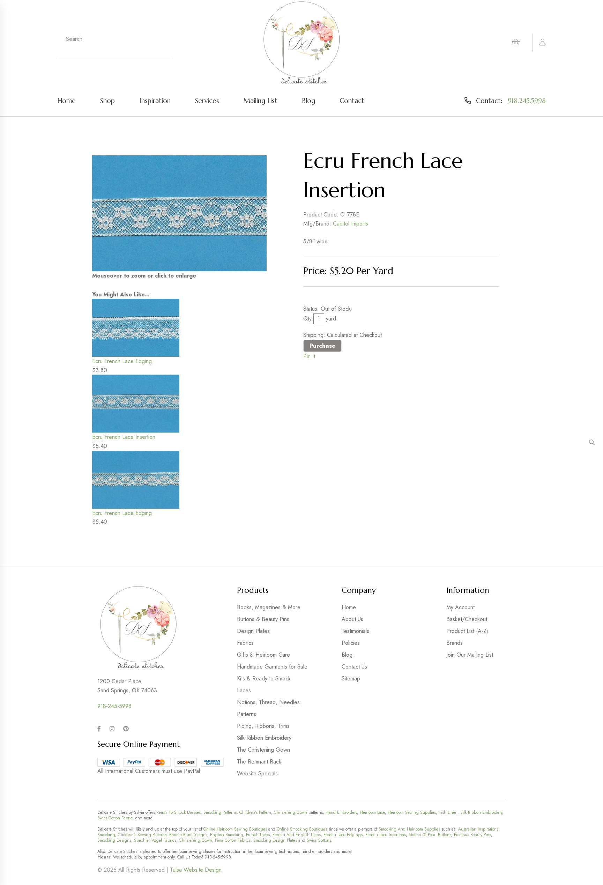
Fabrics (245, 643)
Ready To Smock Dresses (178, 812)
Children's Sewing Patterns (142, 835)
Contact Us (354, 667)
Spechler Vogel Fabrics (155, 840)
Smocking (106, 835)
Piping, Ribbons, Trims (263, 726)
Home (66, 100)
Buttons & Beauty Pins (263, 619)
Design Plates (253, 631)
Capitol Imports (350, 224)
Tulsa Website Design (196, 870)
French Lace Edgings (343, 835)
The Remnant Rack (259, 762)
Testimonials (355, 631)
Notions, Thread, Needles (268, 702)
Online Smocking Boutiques (302, 829)
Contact (352, 100)
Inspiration (155, 100)
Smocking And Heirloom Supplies (409, 829)
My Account (460, 607)
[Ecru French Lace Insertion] (179, 213)
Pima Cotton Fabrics (233, 840)
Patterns (246, 714)
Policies (351, 643)
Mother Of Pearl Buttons (430, 835)
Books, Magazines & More (268, 607)
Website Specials (257, 773)
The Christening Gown (263, 750)
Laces (244, 690)
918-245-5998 (114, 706)
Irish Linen (448, 812)
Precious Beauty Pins (472, 835)
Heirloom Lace (372, 812)
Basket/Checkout (466, 619)
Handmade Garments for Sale (272, 667)
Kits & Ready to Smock (264, 678)
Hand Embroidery (341, 812)
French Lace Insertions (385, 835)
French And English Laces (297, 835)
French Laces (258, 835)
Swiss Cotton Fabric (115, 818)
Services (207, 100)
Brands (454, 643)
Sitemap (351, 678)
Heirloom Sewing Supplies (412, 812)
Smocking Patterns (220, 812)
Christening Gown (290, 812)
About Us (352, 619)
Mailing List (260, 100)
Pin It (309, 356)
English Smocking (226, 835)
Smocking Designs (114, 840)
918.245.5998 (527, 100)
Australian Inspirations (478, 829)
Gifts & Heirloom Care (263, 655)
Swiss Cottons (319, 840)
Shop (107, 100)
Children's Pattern (255, 812)
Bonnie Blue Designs (188, 835)
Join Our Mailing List (469, 655)
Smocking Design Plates (275, 840)
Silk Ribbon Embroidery (264, 738)
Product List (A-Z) (467, 631)
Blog (308, 100)
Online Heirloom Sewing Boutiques (235, 829)
